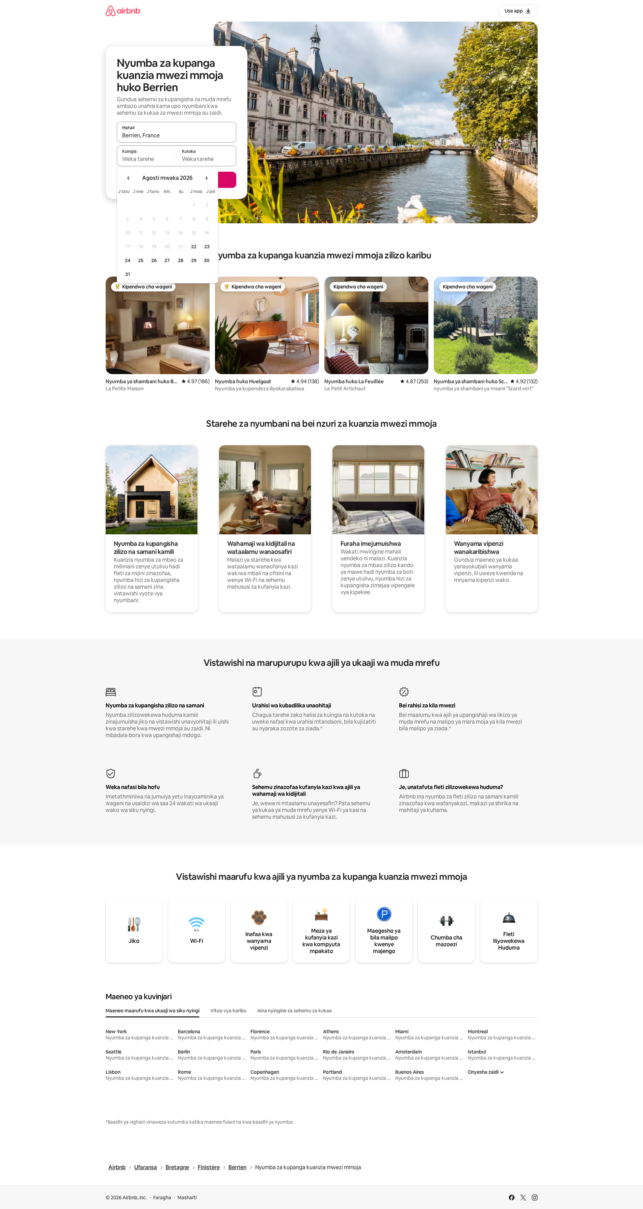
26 (154, 260)
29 (193, 260)
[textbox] (146, 159)
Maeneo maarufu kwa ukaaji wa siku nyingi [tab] (152, 1011)
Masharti (187, 1197)
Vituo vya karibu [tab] (228, 1011)
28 (180, 260)
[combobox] (176, 135)
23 (207, 247)
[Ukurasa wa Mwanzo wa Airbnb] (123, 10)
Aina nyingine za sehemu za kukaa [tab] (294, 1011)
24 (127, 260)
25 (140, 260)
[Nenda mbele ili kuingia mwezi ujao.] (206, 178)
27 (167, 260)
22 (193, 247)
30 (207, 260)
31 (127, 274)
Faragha (162, 1197)
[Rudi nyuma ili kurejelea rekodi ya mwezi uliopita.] (129, 178)
